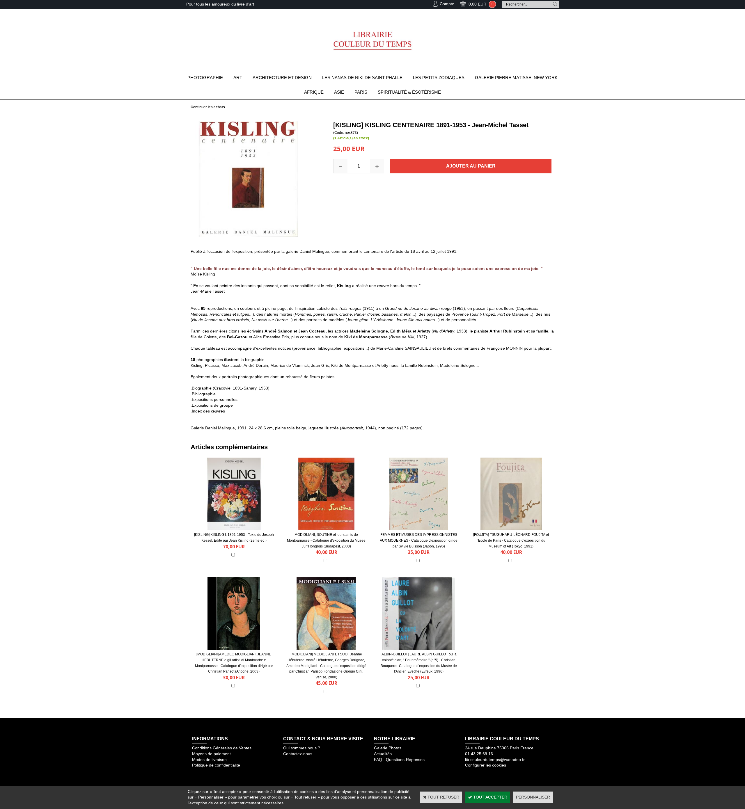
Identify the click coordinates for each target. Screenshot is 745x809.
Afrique (314, 92)
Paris (360, 92)
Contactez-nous (297, 753)
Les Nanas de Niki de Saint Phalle (362, 77)
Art (237, 77)
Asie (339, 92)
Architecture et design (282, 77)
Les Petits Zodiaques (438, 77)
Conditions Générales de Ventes (221, 748)
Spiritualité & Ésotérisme (409, 92)
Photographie (205, 77)
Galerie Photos (387, 748)
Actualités (383, 753)
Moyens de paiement (211, 753)
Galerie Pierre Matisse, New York (516, 77)
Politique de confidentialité (216, 765)
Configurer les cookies (485, 765)
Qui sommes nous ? (301, 748)
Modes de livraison (209, 759)
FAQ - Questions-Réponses (399, 759)
